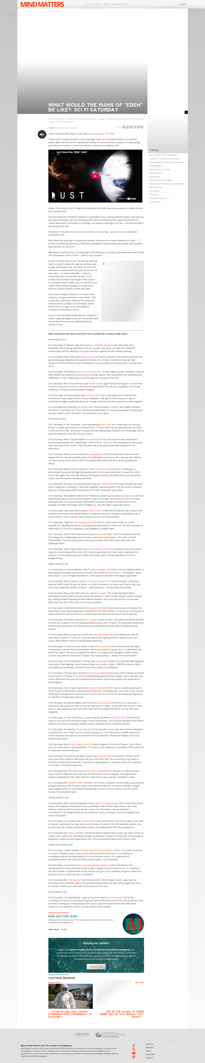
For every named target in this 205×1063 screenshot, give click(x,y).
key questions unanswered (101, 549)
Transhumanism (154, 202)
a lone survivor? (93, 395)
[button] (42, 134)
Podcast (99, 4)
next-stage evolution (81, 744)
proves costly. (105, 424)
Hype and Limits (154, 177)
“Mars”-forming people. (106, 803)
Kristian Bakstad (96, 133)
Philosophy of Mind (155, 187)
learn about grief (94, 770)
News (52, 128)
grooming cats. (126, 495)
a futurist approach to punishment (96, 850)
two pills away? (101, 634)
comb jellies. (108, 483)
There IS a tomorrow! (99, 469)
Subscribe (115, 4)
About (149, 1051)
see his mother (96, 383)
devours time (103, 702)
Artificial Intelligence (155, 166)
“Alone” (71, 832)
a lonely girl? (102, 661)
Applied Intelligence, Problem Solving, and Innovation (167, 162)
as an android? (104, 756)
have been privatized (97, 673)
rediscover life (117, 717)
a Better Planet (88, 821)
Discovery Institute (65, 1034)
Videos (107, 4)
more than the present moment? (93, 865)
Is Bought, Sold (103, 569)
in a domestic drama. (100, 345)
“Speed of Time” (76, 782)
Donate (125, 4)
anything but (94, 439)
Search (183, 4)
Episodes (150, 1047)
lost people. (82, 407)
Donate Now (96, 966)
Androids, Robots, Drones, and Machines (163, 155)
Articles (90, 4)
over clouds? (101, 534)
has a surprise (90, 619)
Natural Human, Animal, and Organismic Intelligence (166, 184)
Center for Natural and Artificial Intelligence (131, 1034)
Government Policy (155, 173)
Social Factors (153, 195)
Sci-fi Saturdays (154, 191)
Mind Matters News (63, 916)
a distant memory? (97, 687)
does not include (90, 356)
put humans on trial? (94, 581)
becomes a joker (102, 646)
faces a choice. (95, 510)
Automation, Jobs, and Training (159, 169)
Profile (64, 929)
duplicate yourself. (98, 593)
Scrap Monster (84, 729)
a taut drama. (115, 897)
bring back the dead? (97, 607)
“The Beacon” (74, 880)
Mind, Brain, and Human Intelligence (161, 180)
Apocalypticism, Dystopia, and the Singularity (164, 159)
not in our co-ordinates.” (90, 371)
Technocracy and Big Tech (158, 198)
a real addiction (95, 454)
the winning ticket (83, 522)
